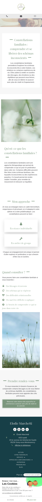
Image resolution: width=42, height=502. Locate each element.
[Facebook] (14, 429)
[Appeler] (7, 16)
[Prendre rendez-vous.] (21, 16)
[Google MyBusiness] (19, 429)
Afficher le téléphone (23, 445)
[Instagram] (27, 429)
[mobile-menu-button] (35, 16)
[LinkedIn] (23, 429)
